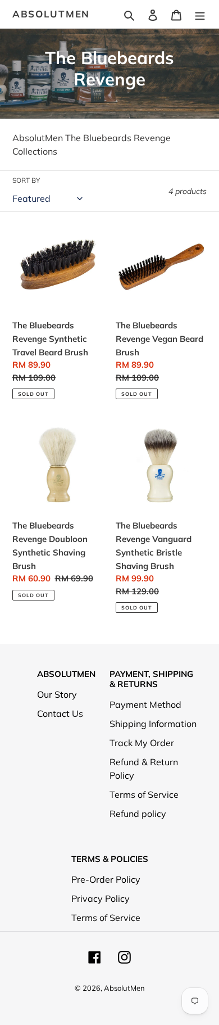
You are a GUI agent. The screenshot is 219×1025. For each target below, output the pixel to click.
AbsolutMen (51, 14)
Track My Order (142, 742)
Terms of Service (144, 794)
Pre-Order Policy (105, 879)
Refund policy (138, 813)
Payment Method (145, 704)
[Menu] (200, 14)
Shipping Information (153, 723)
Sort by (26, 180)
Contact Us (60, 713)
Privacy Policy (100, 898)
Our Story (57, 694)
